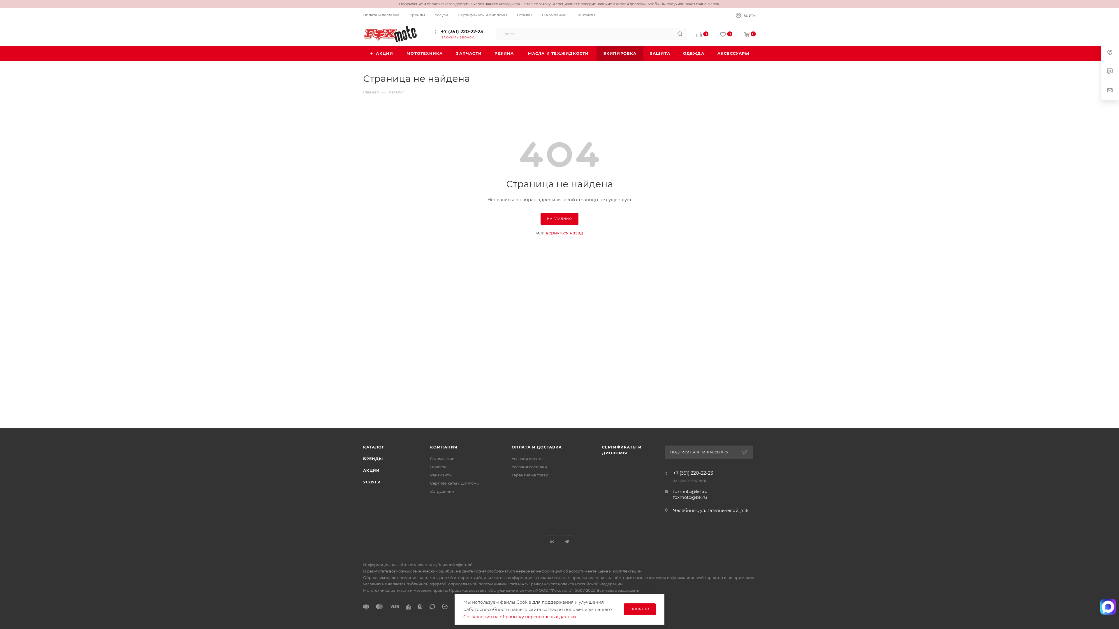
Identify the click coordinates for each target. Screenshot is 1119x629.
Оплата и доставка (537, 447)
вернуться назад (564, 233)
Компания (443, 447)
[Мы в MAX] (1108, 607)
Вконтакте (552, 542)
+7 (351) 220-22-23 (461, 31)
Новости (438, 466)
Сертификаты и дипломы (454, 483)
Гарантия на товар (530, 475)
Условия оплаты (527, 458)
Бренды (373, 458)
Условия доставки (529, 466)
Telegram (567, 542)
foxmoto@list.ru (690, 491)
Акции (371, 470)
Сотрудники (442, 491)
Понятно (639, 609)
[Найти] (680, 34)
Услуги (372, 482)
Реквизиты (441, 475)
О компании (442, 458)
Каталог (373, 447)
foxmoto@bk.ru (690, 497)
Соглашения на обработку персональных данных (519, 616)
